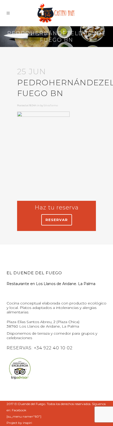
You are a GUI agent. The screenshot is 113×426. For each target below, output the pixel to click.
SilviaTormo (51, 105)
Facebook (19, 410)
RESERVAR (56, 220)
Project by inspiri (19, 423)
